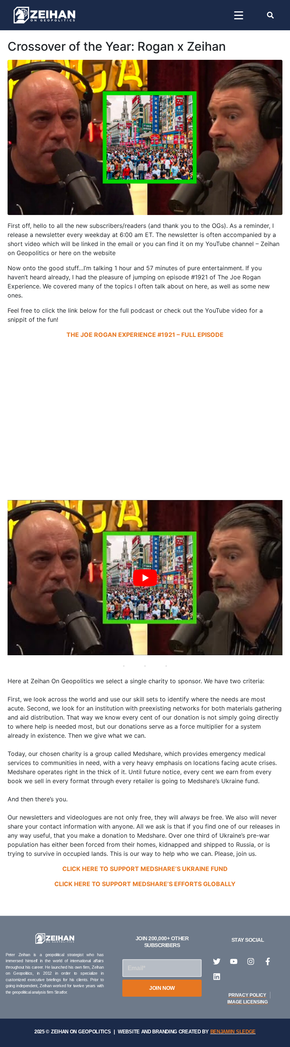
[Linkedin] (216, 976)
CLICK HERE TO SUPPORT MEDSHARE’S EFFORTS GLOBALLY (145, 884)
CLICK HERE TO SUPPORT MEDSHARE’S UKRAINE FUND (145, 868)
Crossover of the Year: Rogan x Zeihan (117, 46)
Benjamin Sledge (233, 1032)
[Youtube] (233, 961)
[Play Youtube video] (145, 577)
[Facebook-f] (267, 961)
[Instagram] (250, 961)
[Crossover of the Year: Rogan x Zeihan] (145, 137)
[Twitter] (216, 961)
